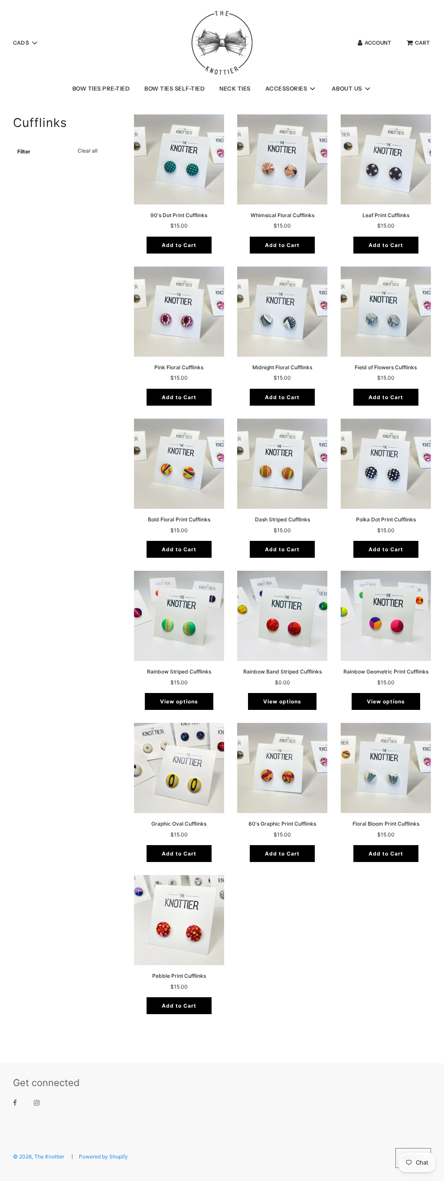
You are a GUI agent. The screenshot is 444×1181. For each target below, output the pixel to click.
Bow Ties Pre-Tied (101, 88)
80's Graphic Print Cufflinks (282, 823)
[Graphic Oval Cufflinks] (179, 768)
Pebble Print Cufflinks (179, 976)
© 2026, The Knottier (38, 1156)
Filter (23, 151)
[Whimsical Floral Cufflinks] (282, 159)
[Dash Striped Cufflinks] (282, 464)
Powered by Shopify (103, 1156)
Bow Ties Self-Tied (174, 88)
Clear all (88, 150)
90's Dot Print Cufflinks (178, 215)
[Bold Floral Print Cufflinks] (179, 464)
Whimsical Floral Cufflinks (282, 215)
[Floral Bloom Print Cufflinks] (385, 768)
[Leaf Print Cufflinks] (385, 159)
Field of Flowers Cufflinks (386, 367)
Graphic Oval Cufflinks (178, 823)
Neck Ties (235, 88)
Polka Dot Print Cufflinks (386, 519)
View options (179, 701)
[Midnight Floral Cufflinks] (282, 312)
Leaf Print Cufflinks (385, 215)
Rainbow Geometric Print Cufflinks (385, 671)
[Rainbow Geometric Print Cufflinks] (385, 616)
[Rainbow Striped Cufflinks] (179, 616)
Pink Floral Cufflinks (178, 367)
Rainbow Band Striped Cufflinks (282, 671)
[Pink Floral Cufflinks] (179, 312)
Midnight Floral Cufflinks (282, 367)
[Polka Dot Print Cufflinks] (385, 464)
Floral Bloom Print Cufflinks (386, 823)
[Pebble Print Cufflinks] (179, 920)
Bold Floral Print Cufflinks (179, 519)
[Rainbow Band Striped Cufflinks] (282, 616)
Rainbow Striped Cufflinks (179, 671)
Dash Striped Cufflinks (282, 519)
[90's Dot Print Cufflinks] (179, 159)
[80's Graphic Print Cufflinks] (282, 768)
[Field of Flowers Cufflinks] (385, 312)
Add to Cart (179, 245)
